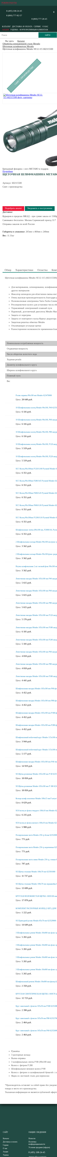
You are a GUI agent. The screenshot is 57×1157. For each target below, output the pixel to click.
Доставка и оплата (22, 26)
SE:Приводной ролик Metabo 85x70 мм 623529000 (36, 921)
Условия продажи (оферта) (39, 1147)
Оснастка (42, 270)
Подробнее (8, 171)
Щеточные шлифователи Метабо (18, 46)
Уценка (14, 30)
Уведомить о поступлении (39, 208)
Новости (31, 1138)
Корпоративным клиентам (34, 30)
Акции (5, 30)
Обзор (8, 270)
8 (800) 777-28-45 (39, 19)
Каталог (6, 26)
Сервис (37, 26)
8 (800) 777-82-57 (14, 15)
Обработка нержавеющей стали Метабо (21, 44)
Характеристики (24, 270)
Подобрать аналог (13, 208)
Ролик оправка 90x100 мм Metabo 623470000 (34, 395)
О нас (45, 26)
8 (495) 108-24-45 (14, 11)
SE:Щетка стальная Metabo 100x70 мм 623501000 (35, 872)
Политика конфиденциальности (36, 1143)
